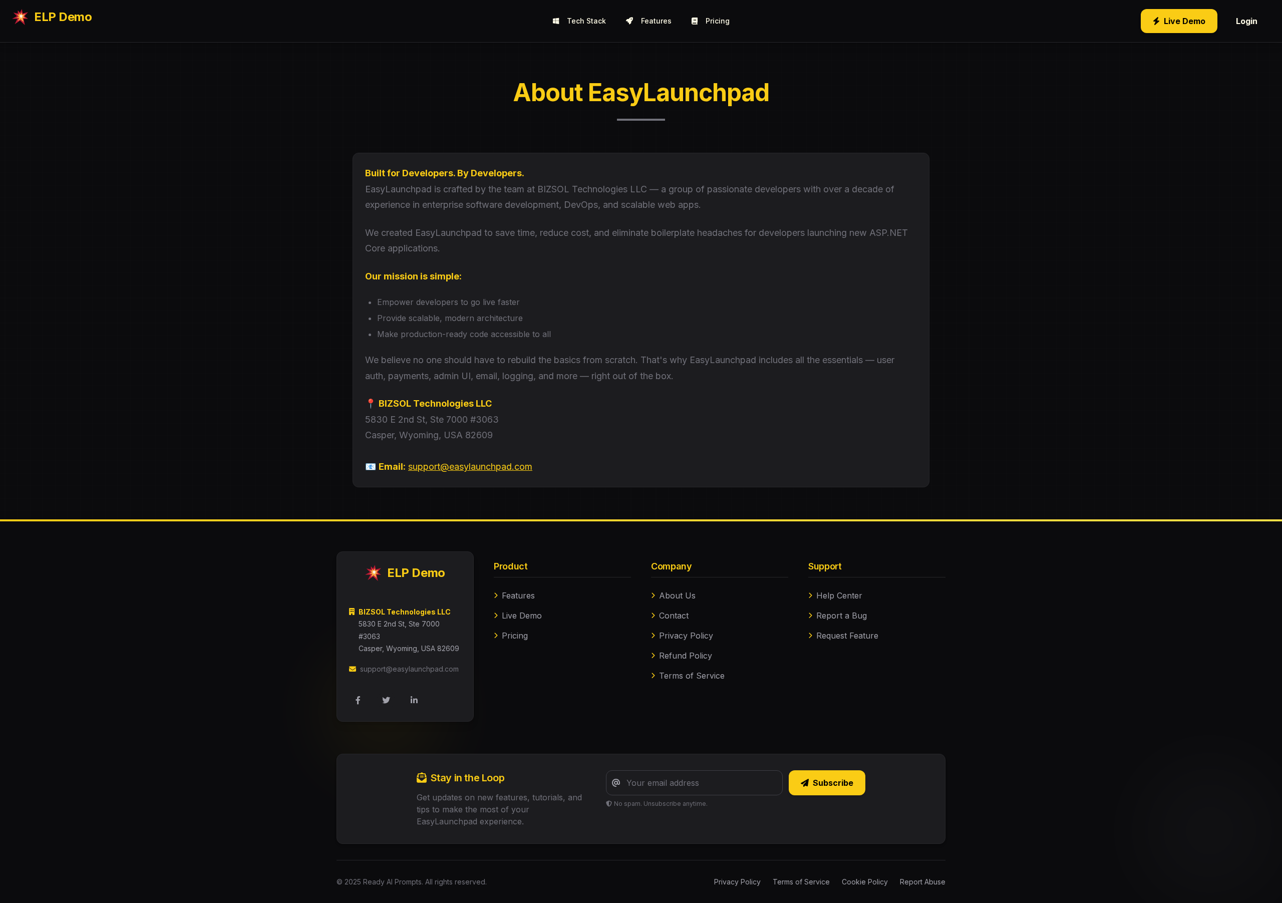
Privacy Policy (686, 636)
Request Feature (847, 636)
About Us (677, 595)
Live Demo (1184, 21)
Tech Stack (586, 21)
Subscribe (833, 783)
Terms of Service (692, 676)
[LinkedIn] (414, 700)
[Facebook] (358, 700)
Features (656, 21)
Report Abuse (922, 881)
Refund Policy (685, 656)
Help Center (839, 595)
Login (1246, 21)
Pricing (718, 21)
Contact (674, 616)
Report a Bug (841, 616)
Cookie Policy (865, 881)
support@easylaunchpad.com (470, 466)
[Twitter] (386, 700)
